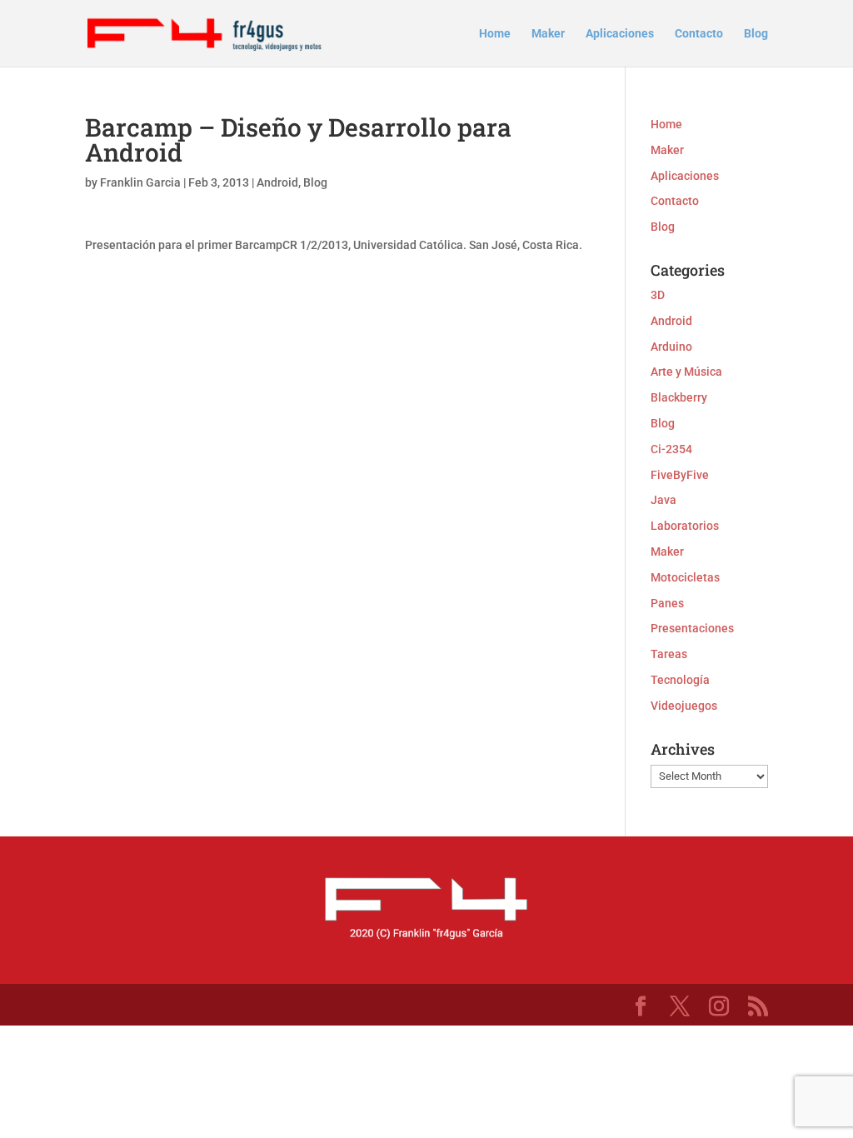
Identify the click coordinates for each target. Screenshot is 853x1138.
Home (495, 33)
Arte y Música (686, 371)
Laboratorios (685, 525)
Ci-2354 (671, 449)
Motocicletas (685, 577)
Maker (548, 33)
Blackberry (679, 397)
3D (658, 295)
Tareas (669, 654)
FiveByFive (680, 475)
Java (663, 500)
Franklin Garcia (140, 182)
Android (277, 182)
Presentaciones (692, 628)
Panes (667, 603)
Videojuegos (684, 705)
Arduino (671, 346)
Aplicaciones (620, 33)
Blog (756, 33)
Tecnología (680, 679)
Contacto (699, 33)
